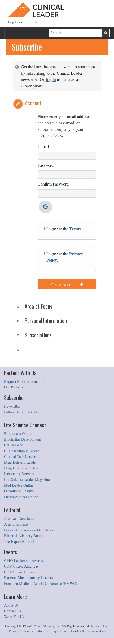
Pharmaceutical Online (21, 496)
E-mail (43, 146)
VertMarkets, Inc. (49, 626)
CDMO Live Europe (19, 571)
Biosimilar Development (22, 439)
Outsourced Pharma (19, 490)
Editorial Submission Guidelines (28, 529)
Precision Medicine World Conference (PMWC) (40, 583)
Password (46, 165)
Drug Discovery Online (21, 468)
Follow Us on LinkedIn (21, 411)
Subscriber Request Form (52, 631)
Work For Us (14, 616)
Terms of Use (99, 626)
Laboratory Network (19, 473)
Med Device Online (18, 485)
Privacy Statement (21, 631)
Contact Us (12, 610)
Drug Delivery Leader (20, 462)
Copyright (11, 626)
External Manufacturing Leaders (28, 577)
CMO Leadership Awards (23, 560)
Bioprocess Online (18, 433)
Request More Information (24, 381)
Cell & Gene (13, 444)
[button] (18, 104)
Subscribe (31, 21)
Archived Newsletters (20, 518)
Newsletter (12, 406)
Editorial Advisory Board (23, 535)
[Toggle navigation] (11, 33)
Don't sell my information (88, 631)
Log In (13, 21)
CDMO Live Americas (21, 566)
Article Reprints (16, 524)
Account (33, 103)
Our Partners (13, 386)
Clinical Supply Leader (21, 450)
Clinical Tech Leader (20, 456)
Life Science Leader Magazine (27, 479)
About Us (11, 605)
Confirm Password (53, 184)
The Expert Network (19, 541)
